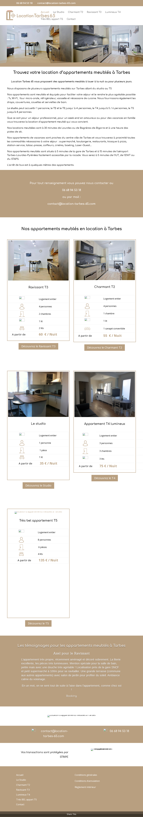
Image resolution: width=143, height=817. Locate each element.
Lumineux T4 (113, 12)
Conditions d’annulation (87, 780)
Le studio (38, 423)
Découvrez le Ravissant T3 (38, 346)
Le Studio (58, 12)
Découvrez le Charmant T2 (104, 347)
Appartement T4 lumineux (104, 424)
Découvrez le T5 (38, 623)
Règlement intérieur (85, 787)
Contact (71, 19)
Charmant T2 (75, 12)
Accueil (45, 12)
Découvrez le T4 (104, 478)
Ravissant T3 (94, 12)
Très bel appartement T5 (38, 520)
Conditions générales (86, 774)
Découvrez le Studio (38, 485)
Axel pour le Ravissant (71, 653)
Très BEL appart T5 (52, 19)
